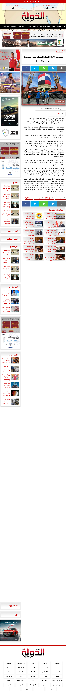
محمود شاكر (54, 114)
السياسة (21, 26)
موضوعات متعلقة (56, 210)
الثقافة (33, 672)
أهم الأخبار (13, 287)
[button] (2, 630)
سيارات (8, 680)
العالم (57, 676)
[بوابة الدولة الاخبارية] (10, 630)
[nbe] (33, 43)
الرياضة (35, 26)
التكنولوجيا (45, 672)
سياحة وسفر (57, 685)
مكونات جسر (38, 198)
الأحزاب (45, 676)
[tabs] (24, 1)
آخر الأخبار (14, 246)
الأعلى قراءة (13, 355)
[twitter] (38, 1)
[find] (30, 1)
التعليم (21, 676)
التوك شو (9, 676)
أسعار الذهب (12, 239)
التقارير (13, 26)
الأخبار (59, 26)
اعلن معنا (33, 685)
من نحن (45, 685)
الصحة (21, 672)
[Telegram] (52, 68)
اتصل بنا (9, 685)
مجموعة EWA (59, 198)
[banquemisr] (33, 35)
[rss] (33, 1)
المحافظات (5, 26)
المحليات (33, 676)
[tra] (10, 341)
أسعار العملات (12, 231)
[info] (27, 1)
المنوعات (57, 672)
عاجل (53, 26)
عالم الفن (44, 680)
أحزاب (32, 680)
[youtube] (35, 1)
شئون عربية (20, 680)
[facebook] (41, 1)
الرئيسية (57, 663)
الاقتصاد (9, 668)
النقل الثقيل (48, 198)
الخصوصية (21, 685)
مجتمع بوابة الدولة (57, 680)
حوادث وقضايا (45, 26)
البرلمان (28, 26)
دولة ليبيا (28, 198)
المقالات (9, 672)
